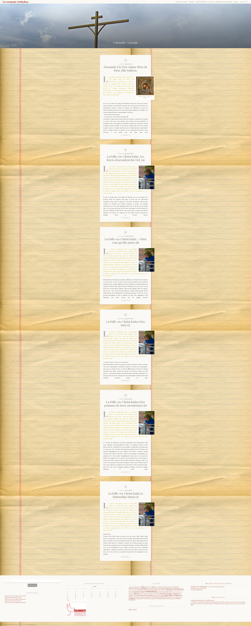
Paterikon (191, 1)
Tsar (149, 598)
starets (168, 597)
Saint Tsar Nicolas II (201, 1)
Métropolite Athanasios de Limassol (146, 589)
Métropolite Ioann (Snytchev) (175, 590)
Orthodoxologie (219, 597)
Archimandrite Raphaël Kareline (135, 587)
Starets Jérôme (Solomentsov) (176, 597)
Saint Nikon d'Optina (172, 595)
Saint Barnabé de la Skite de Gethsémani (149, 594)
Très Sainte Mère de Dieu (141, 598)
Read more (125, 135)
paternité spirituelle (163, 592)
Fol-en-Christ (158, 587)
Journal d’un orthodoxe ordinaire (219, 583)
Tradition (132, 598)
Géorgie (140, 588)
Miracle (177, 588)
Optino (142, 592)
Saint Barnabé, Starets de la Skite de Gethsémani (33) (15, 599)
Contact (242, 1)
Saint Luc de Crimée (181, 1)
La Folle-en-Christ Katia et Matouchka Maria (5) (125, 495)
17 (75, 595)
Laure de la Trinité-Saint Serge (162, 588)
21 (107, 595)
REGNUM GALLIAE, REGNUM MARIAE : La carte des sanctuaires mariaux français (208, 586)
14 (107, 593)
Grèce (136, 588)
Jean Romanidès (151, 588)
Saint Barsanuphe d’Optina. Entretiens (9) (13, 597)
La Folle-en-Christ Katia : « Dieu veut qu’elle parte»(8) (125, 240)
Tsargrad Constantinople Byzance (159, 598)
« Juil (68, 600)
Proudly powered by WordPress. (10, 624)
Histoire (145, 588)
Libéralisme (172, 588)
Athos (143, 587)
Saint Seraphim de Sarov (137, 597)
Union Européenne (172, 598)
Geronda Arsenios (166, 587)
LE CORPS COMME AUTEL (197, 589)
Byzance (236, 1)
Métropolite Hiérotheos (160, 589)
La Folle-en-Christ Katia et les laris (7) (125, 323)
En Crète (211, 1)
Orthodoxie (151, 591)
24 (75, 596)
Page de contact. (133, 609)
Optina (136, 592)
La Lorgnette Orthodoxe (16, 1)
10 (75, 593)
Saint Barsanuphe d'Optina (169, 594)
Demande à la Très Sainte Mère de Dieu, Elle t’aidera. (125, 68)
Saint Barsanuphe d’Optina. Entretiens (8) (13, 600)
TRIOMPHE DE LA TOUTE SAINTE (198, 588)
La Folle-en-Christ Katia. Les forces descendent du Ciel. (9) (125, 158)
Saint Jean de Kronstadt (145, 595)
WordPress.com (32, 624)
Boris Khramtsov (148, 587)
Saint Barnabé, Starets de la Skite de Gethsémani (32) (15, 602)
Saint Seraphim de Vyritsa (148, 597)
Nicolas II (131, 592)
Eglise (153, 587)
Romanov (131, 594)
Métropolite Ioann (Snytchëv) (223, 1)
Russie (136, 594)
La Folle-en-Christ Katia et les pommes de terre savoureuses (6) (125, 403)
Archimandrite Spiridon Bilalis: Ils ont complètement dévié (202, 600)
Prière (171, 592)
